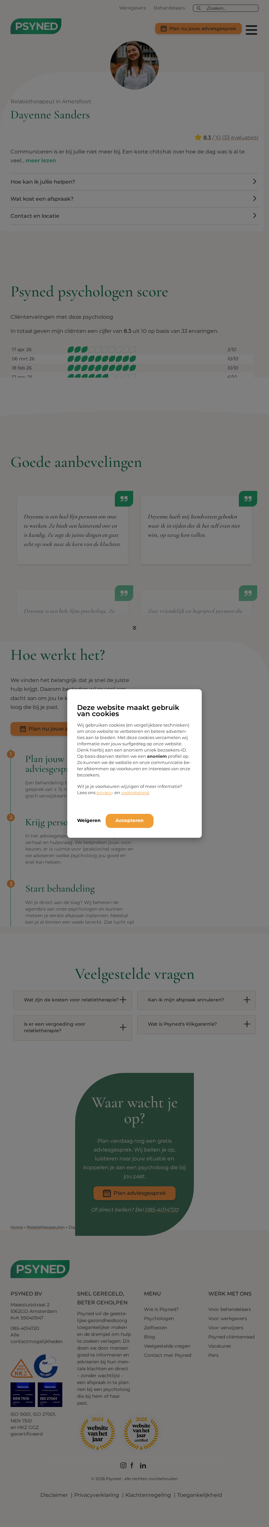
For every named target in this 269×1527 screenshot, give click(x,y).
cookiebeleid (135, 792)
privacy (104, 792)
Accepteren (129, 820)
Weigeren (89, 820)
